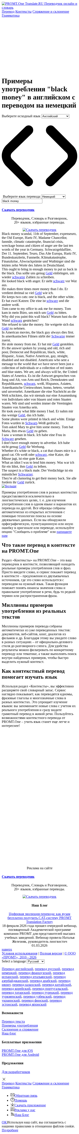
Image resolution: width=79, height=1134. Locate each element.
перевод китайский (56, 985)
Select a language (14, 961)
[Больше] (9, 486)
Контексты (23, 11)
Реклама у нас (24, 1110)
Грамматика (11, 15)
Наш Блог (21, 1115)
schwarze (18, 277)
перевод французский (34, 973)
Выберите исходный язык (21, 116)
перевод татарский (16, 992)
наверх (7, 949)
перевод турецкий (45, 992)
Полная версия (51, 953)
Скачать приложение (30, 1105)
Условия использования (19, 953)
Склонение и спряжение (20, 1029)
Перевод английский (17, 969)
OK (4, 1122)
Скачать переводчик (18, 210)
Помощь (20, 1100)
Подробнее (10, 1130)
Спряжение (50, 11)
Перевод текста (13, 1021)
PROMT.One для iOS (17, 1050)
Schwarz (31, 423)
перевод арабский (43, 981)
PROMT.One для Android (20, 1054)
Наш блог (9, 1033)
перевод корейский (16, 988)
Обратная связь (25, 1095)
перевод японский (33, 1004)
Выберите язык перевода (21, 196)
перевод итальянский (36, 977)
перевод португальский (50, 988)
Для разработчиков (16, 1072)
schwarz (59, 281)
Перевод (8, 11)
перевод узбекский (37, 996)
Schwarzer (25, 474)
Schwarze (58, 336)
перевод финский (35, 1000)
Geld (49, 273)
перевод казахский (26, 985)
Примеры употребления (20, 1025)
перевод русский (47, 969)
